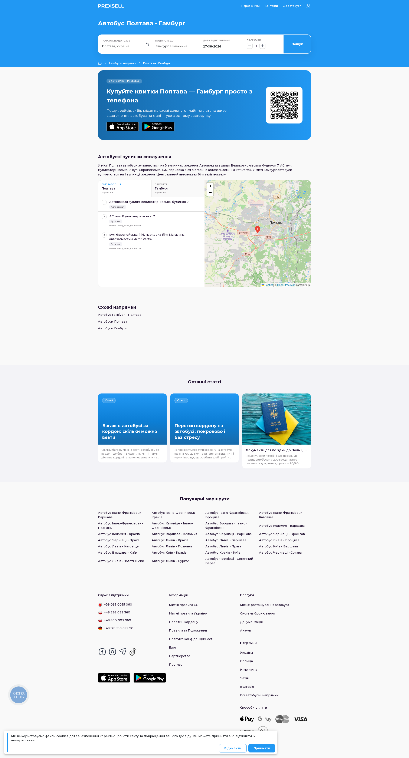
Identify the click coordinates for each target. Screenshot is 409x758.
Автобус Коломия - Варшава (282, 526)
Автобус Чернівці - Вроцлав (282, 534)
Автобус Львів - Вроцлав (279, 540)
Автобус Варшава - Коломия (174, 534)
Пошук (297, 44)
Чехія (244, 678)
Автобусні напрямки (122, 63)
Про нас (175, 664)
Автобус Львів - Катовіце (118, 546)
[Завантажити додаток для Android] (158, 126)
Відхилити (232, 748)
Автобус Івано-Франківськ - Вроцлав (228, 515)
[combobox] (102, 46)
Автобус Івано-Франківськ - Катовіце (281, 515)
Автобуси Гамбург (112, 328)
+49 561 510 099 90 (118, 628)
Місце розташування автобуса (264, 605)
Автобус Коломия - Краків (119, 534)
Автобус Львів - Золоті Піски (121, 561)
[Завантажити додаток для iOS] (123, 126)
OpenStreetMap (286, 285)
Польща (246, 661)
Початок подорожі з (116, 40)
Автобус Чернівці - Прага (118, 540)
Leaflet (268, 285)
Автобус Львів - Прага (223, 546)
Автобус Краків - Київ (222, 552)
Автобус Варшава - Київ (117, 552)
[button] (257, 230)
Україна (246, 653)
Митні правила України (188, 613)
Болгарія (247, 687)
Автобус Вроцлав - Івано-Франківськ (226, 525)
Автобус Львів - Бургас (170, 561)
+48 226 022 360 (117, 612)
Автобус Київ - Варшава (278, 546)
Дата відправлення (216, 40)
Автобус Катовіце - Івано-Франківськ (172, 525)
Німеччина (248, 670)
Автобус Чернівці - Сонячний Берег (229, 561)
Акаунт (245, 630)
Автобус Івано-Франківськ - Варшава (120, 515)
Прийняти (261, 748)
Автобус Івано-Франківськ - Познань (120, 525)
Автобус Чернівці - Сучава (280, 552)
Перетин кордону (183, 622)
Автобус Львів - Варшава (225, 540)
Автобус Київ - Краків (169, 552)
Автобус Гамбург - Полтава (119, 315)
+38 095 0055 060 (118, 604)
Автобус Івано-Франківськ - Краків (174, 515)
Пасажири (254, 40)
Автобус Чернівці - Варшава (228, 534)
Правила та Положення (188, 630)
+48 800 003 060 (117, 620)
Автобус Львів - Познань (172, 546)
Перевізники (250, 5)
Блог (172, 647)
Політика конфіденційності (191, 639)
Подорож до (164, 40)
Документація (251, 622)
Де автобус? (292, 5)
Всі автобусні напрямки (259, 695)
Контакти (271, 5)
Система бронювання (257, 613)
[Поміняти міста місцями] (147, 44)
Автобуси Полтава (112, 321)
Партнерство (179, 656)
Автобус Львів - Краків (170, 540)
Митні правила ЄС (183, 605)
